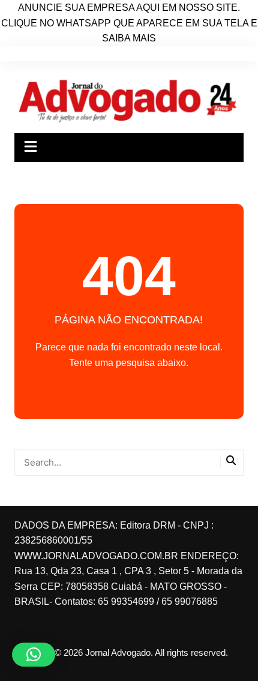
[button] (33, 655)
